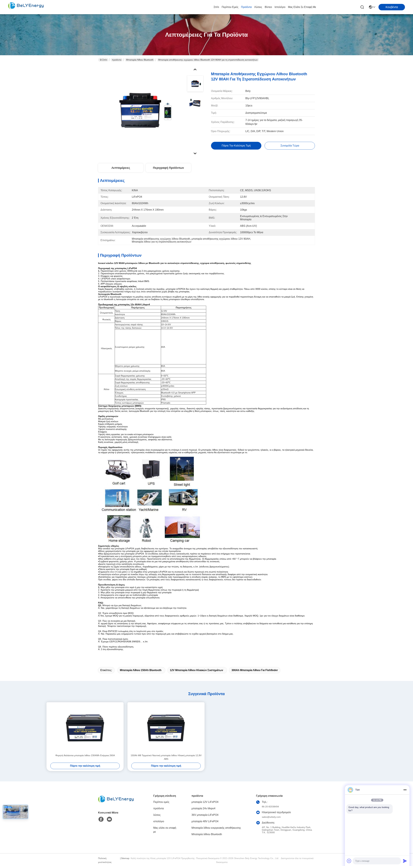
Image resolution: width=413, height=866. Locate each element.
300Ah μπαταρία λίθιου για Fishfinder (255, 670)
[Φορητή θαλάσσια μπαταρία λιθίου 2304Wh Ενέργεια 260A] (85, 728)
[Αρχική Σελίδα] (116, 803)
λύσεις (258, 7)
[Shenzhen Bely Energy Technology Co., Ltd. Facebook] (101, 819)
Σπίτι (216, 7)
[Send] (405, 860)
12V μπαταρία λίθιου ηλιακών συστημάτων (196, 670)
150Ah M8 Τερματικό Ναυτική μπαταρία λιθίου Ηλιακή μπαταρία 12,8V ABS (166, 757)
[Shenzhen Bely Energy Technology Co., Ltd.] (26, 7)
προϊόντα (246, 7)
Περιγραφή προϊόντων (168, 167)
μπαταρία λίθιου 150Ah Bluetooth (140, 670)
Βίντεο (268, 7)
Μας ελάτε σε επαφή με (302, 7)
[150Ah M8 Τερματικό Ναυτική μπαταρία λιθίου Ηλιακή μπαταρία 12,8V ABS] (166, 728)
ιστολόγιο (280, 7)
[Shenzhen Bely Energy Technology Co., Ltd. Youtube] (109, 819)
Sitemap (125, 858)
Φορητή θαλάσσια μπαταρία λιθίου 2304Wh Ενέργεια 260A (85, 755)
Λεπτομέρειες (120, 167)
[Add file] (349, 860)
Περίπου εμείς (230, 7)
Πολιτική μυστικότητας (105, 860)
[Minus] (405, 790)
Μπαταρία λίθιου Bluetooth (139, 59)
